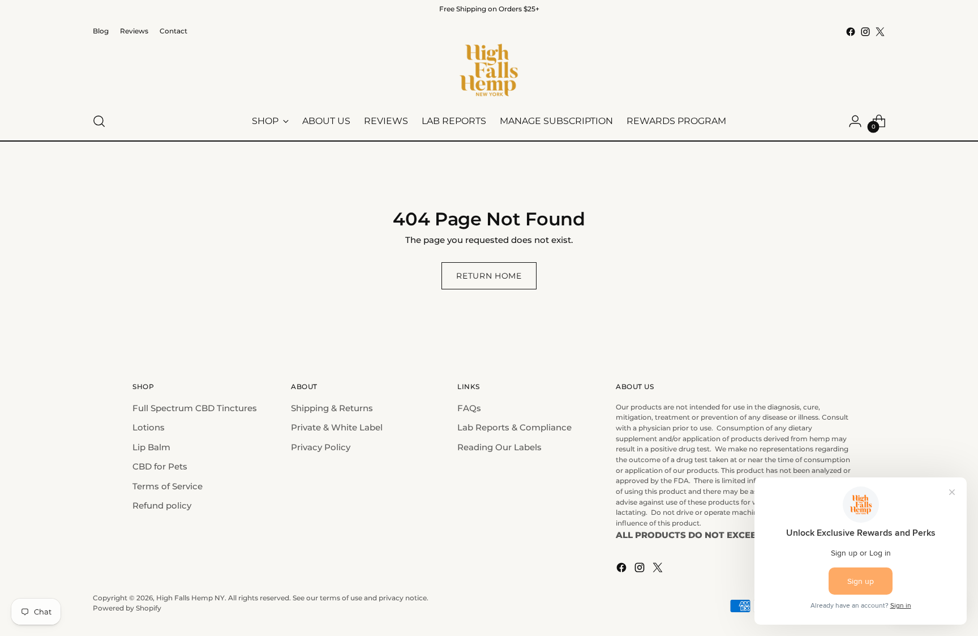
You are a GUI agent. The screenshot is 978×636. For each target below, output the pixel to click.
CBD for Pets (159, 466)
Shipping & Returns (332, 408)
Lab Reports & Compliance (514, 427)
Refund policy (161, 505)
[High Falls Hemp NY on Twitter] (880, 32)
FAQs (469, 408)
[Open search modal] (99, 121)
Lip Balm (151, 447)
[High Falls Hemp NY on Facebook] (851, 32)
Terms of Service (167, 486)
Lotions (148, 427)
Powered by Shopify (127, 608)
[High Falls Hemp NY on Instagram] (865, 32)
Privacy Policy (320, 447)
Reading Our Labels (499, 447)
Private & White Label (337, 427)
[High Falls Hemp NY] (489, 71)
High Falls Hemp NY (190, 598)
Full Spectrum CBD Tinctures (194, 408)
